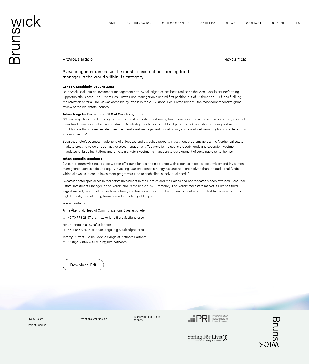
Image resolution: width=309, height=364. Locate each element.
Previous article (78, 59)
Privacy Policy (35, 319)
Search (278, 23)
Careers (207, 23)
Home (111, 23)
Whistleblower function (93, 319)
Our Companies (176, 23)
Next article (235, 59)
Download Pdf (83, 264)
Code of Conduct (36, 325)
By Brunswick (139, 23)
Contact (254, 23)
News (231, 23)
